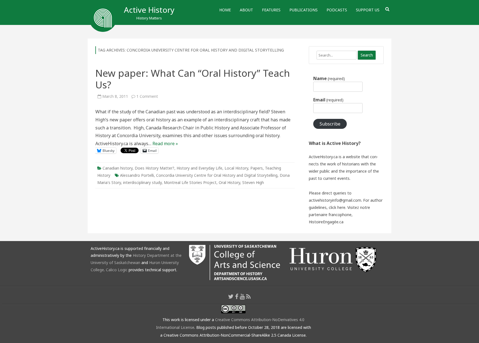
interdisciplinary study (142, 182)
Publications (303, 9)
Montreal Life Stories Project (190, 182)
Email (328, 100)
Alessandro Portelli (137, 175)
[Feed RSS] (248, 296)
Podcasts (337, 9)
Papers (256, 168)
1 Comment (147, 96)
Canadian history (118, 168)
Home (225, 9)
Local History (236, 168)
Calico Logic (117, 269)
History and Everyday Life (199, 168)
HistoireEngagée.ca (326, 221)
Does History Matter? (154, 168)
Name (329, 78)
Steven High (253, 182)
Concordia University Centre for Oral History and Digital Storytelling (216, 175)
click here (337, 207)
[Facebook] (236, 296)
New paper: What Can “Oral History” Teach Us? (192, 78)
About (246, 9)
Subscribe (330, 124)
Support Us (367, 9)
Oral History (229, 182)
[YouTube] (242, 296)
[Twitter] (231, 296)
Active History (149, 10)
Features (271, 9)
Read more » (165, 143)
